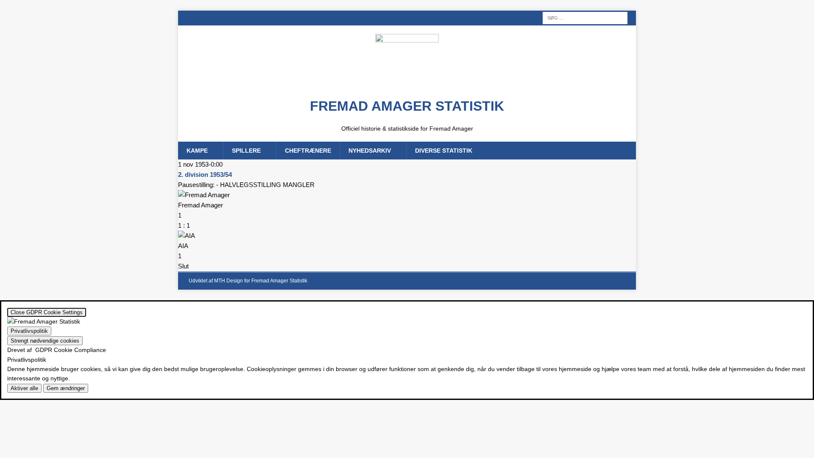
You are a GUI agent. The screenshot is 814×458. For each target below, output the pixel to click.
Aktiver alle (24, 388)
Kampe (197, 150)
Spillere (246, 150)
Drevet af (56, 349)
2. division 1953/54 (205, 174)
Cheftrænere (308, 150)
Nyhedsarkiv (369, 150)
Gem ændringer (66, 388)
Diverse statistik (443, 150)
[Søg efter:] (585, 17)
